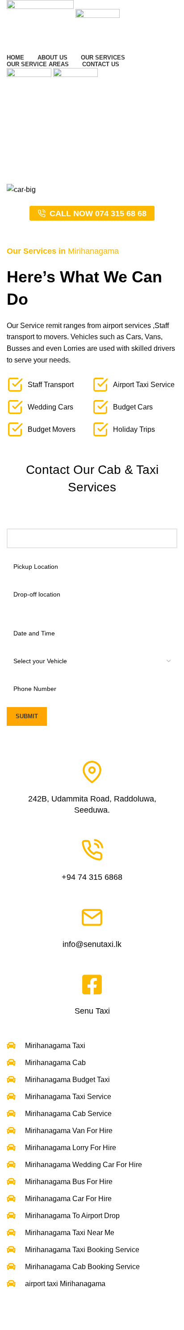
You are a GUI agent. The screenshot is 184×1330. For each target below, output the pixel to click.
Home (14, 168)
